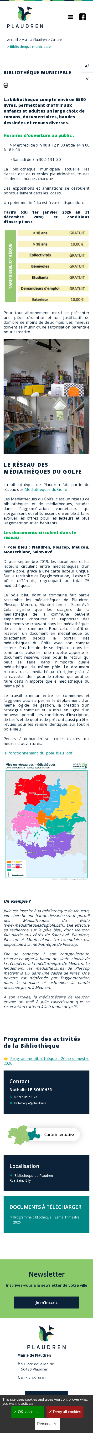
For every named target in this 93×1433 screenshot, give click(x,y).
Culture (56, 39)
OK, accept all (29, 1412)
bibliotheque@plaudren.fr (30, 1103)
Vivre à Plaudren (34, 39)
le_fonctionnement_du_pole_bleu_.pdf (38, 753)
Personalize (47, 1424)
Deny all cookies (66, 1412)
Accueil (12, 39)
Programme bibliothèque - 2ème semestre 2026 (46, 1061)
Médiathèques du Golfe (46, 489)
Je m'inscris (46, 1302)
